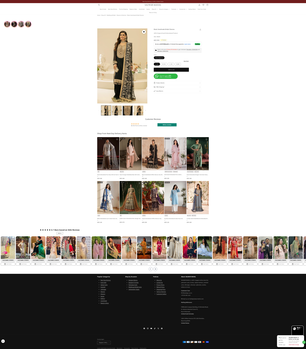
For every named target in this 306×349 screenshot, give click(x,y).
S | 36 (156, 64)
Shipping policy (143, 348)
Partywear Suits (133, 285)
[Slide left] (99, 110)
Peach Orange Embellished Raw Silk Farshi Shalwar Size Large (130, 174)
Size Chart (186, 61)
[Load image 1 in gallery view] (106, 110)
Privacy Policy (160, 285)
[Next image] (117, 153)
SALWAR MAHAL (103, 348)
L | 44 (170, 64)
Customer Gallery (161, 294)
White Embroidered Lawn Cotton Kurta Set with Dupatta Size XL (107, 218)
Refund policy (119, 348)
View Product (9, 264)
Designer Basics (133, 280)
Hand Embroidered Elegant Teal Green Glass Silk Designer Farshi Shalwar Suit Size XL (197, 174)
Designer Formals (134, 282)
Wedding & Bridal (111, 15)
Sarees (102, 296)
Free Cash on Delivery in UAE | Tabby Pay (153, 1)
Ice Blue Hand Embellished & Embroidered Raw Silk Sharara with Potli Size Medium (198, 218)
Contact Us (160, 282)
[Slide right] (145, 110)
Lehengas (103, 289)
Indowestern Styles (134, 289)
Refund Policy (160, 287)
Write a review (167, 125)
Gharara (103, 294)
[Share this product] (200, 29)
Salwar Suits (104, 285)
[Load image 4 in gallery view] (138, 110)
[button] (99, 5)
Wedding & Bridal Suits (135, 287)
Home (98, 15)
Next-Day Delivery (106, 280)
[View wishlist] (203, 5)
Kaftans (103, 298)
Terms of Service (161, 292)
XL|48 (177, 64)
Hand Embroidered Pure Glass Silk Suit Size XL (108, 174)
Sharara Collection (121, 15)
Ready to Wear (105, 303)
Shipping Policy (161, 289)
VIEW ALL (60, 233)
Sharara (103, 292)
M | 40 (164, 64)
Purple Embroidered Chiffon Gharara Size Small (151, 218)
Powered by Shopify (111, 348)
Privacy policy (127, 348)
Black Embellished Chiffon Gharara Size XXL (152, 174)
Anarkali (103, 287)
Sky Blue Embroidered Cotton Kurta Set (173, 218)
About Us (159, 280)
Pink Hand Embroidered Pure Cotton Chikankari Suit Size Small (172, 174)
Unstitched (104, 301)
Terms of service (134, 348)
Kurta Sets (103, 282)
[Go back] (3, 341)
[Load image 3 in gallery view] (128, 110)
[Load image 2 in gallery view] (117, 110)
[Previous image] (99, 153)
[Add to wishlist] (144, 32)
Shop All (103, 15)
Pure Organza (159, 57)
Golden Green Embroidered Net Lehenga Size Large (130, 218)
